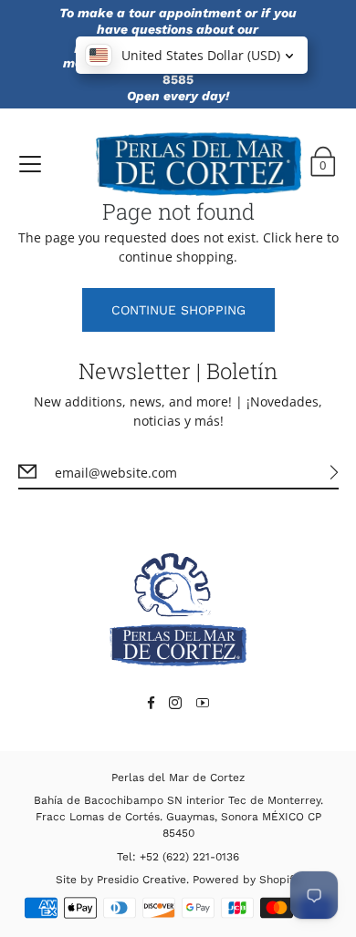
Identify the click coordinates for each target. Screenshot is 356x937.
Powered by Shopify (245, 879)
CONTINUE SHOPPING (178, 310)
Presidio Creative (141, 879)
